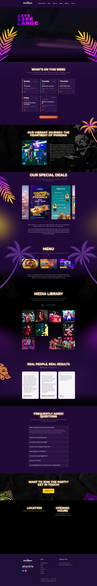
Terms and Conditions (45, 578)
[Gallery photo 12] (68, 343)
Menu (49, 3)
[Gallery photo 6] (41, 329)
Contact (73, 3)
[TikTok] (28, 571)
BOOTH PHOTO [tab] (51, 305)
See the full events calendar (49, 117)
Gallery (61, 3)
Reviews (67, 3)
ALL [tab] (42, 305)
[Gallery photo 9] (28, 343)
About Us (43, 569)
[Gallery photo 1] (28, 316)
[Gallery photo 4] (68, 316)
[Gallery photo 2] (41, 316)
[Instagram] (26, 571)
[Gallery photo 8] (68, 329)
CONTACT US (48, 490)
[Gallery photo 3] (55, 316)
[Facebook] (23, 571)
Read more (52, 159)
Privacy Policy (53, 578)
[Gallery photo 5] (28, 329)
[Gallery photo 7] (55, 329)
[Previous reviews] (22, 385)
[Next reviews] (74, 385)
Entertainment (41, 3)
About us (55, 3)
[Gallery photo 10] (41, 343)
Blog (42, 565)
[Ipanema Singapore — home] (28, 3)
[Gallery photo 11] (55, 343)
